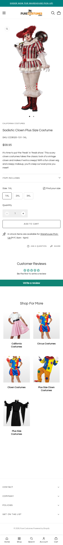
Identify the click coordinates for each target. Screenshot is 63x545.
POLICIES (8, 505)
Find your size (53, 188)
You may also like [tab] (31, 460)
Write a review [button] (31, 283)
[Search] (53, 13)
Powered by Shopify (41, 528)
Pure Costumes (26, 528)
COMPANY (8, 496)
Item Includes (11, 178)
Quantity (7, 205)
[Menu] (4, 13)
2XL (18, 196)
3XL (29, 196)
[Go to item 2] (33, 116)
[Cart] (58, 13)
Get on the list (12, 514)
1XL (7, 196)
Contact (8, 487)
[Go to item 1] (29, 116)
